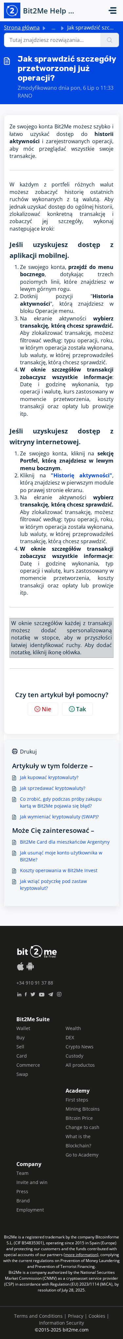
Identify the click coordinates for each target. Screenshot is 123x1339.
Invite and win (32, 1182)
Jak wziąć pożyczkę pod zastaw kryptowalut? (53, 884)
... (53, 27)
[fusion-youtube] (41, 994)
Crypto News (79, 1046)
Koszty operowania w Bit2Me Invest (58, 870)
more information (81, 1254)
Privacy (75, 1316)
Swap (22, 1074)
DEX (70, 1037)
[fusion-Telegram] (50, 994)
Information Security (61, 1323)
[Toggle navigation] (112, 10)
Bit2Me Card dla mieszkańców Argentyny (65, 842)
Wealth (73, 1028)
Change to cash (82, 1127)
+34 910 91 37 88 (34, 983)
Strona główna (22, 27)
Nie (46, 709)
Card (21, 1056)
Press (22, 1191)
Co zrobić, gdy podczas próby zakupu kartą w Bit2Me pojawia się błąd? (61, 802)
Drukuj (28, 751)
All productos (80, 1065)
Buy (20, 1037)
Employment (30, 1210)
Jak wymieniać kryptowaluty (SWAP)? (59, 816)
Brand (23, 1200)
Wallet (23, 1028)
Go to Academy (82, 1155)
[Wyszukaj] (109, 40)
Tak (81, 709)
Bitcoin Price (79, 1118)
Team (22, 1173)
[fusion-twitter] (33, 994)
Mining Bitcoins (83, 1109)
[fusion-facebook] (26, 994)
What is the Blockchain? (78, 1141)
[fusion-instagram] (59, 994)
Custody (74, 1056)
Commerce (28, 1065)
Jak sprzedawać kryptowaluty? (52, 788)
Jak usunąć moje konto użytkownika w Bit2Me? (61, 856)
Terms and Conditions (38, 1316)
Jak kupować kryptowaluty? (49, 777)
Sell (20, 1046)
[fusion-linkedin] (19, 994)
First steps (77, 1100)
